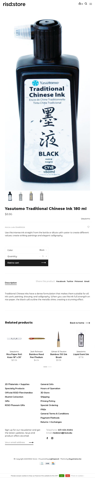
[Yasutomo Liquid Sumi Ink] (81, 338)
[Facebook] (47, 438)
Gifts (7, 401)
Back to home (77, 323)
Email (86, 281)
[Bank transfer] (47, 464)
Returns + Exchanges (51, 422)
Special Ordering (49, 405)
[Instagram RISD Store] (52, 438)
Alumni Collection (14, 397)
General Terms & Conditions (55, 413)
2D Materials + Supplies (17, 384)
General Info (47, 384)
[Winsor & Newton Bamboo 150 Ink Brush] (58, 338)
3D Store (45, 393)
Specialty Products (14, 388)
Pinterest (79, 281)
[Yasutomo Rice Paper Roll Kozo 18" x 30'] (14, 338)
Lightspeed (54, 459)
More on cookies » (77, 476)
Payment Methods (50, 418)
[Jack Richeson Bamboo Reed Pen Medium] (36, 338)
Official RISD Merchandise (19, 393)
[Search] (86, 4)
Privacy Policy (48, 401)
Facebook (61, 281)
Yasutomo (85, 219)
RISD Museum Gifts (15, 405)
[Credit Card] (53, 464)
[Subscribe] (30, 442)
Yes (61, 476)
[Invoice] (42, 464)
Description (11, 283)
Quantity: (12, 256)
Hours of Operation (50, 388)
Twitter (70, 281)
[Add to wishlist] (88, 227)
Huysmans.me (75, 459)
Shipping (45, 397)
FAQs (43, 409)
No (68, 476)
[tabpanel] (47, 102)
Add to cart (13, 263)
